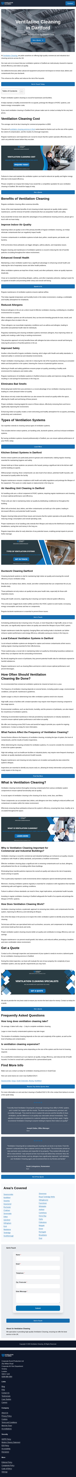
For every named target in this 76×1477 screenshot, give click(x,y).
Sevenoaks (7, 1213)
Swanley (7, 1201)
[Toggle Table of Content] (20, 91)
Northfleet (38, 1081)
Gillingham (7, 1223)
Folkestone (43, 1222)
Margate (42, 1225)
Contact (70, 3)
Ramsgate (42, 1232)
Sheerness (42, 1193)
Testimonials (6, 1396)
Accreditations (7, 1429)
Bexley (31, 1081)
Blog (3, 1386)
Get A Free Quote (38, 1177)
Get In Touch (38, 1320)
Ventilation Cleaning (10, 55)
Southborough (9, 1236)
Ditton (6, 1217)
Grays (14, 1081)
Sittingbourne (43, 1200)
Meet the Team (7, 1425)
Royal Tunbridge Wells (47, 1197)
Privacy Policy (7, 1416)
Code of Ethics (7, 1469)
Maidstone (7, 1229)
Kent (5, 1226)
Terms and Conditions (9, 1422)
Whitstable (42, 1206)
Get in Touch (38, 617)
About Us (5, 1413)
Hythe (41, 1219)
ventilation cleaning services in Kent (22, 129)
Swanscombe (6, 1081)
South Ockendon (22, 1081)
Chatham (7, 1210)
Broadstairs (43, 1235)
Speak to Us (38, 286)
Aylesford (7, 1220)
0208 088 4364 (7, 1376)
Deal (40, 1238)
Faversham (43, 1203)
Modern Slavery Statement (11, 1442)
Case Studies (6, 1399)
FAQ (3, 1390)
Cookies (4, 1419)
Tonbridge (7, 1233)
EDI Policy (5, 1445)
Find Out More (38, 776)
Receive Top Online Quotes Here (38, 1086)
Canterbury (43, 1213)
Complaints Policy (8, 1465)
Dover (41, 1229)
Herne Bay (42, 1216)
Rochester (7, 1207)
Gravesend (7, 1204)
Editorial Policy (7, 1462)
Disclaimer (5, 1452)
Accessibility (6, 1449)
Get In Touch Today (38, 84)
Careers (4, 1402)
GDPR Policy (6, 1439)
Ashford (41, 1209)
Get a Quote (37, 40)
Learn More (38, 446)
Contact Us (5, 1393)
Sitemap (4, 1472)
